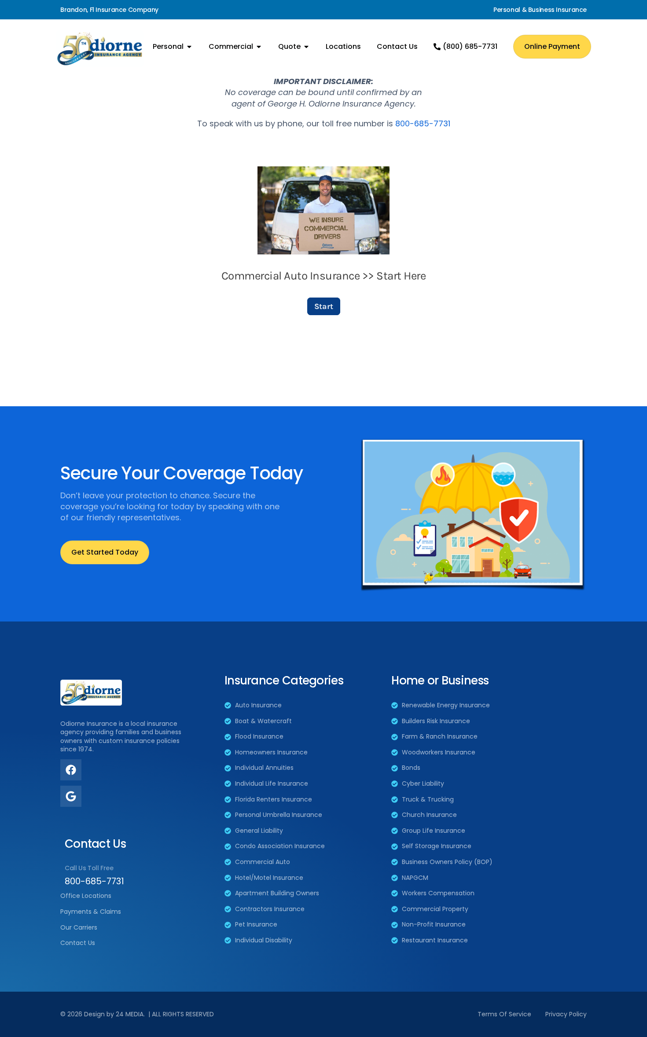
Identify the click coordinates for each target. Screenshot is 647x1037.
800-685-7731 (422, 123)
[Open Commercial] (258, 46)
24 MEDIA (129, 1014)
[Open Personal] (189, 46)
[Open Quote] (306, 46)
